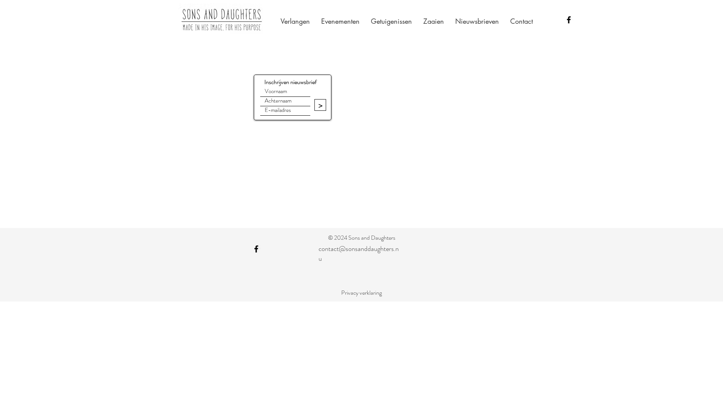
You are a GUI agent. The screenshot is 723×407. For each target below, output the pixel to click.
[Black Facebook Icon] (569, 19)
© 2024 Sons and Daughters (361, 237)
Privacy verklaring (361, 292)
